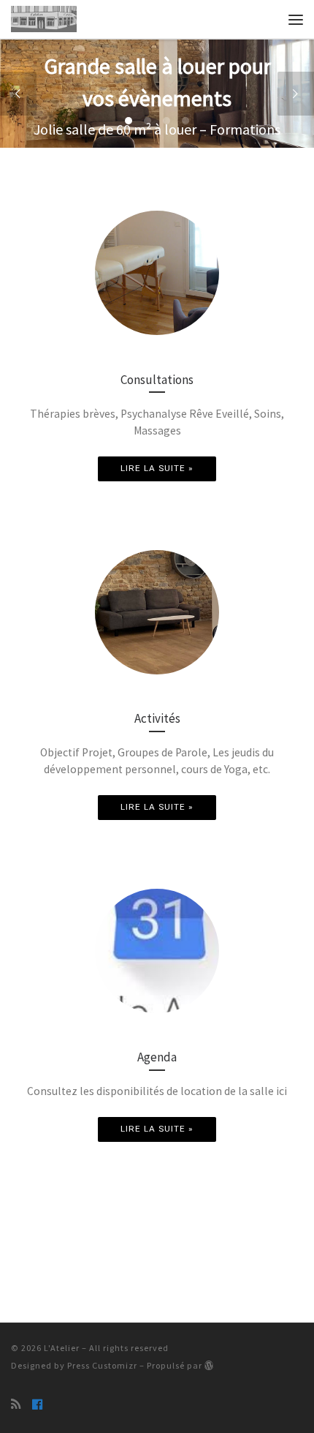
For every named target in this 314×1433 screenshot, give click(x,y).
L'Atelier (62, 1347)
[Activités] (157, 612)
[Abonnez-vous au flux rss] (15, 1404)
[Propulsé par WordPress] (209, 1365)
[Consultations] (157, 272)
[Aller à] (157, 94)
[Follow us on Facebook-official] (37, 1404)
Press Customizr (102, 1365)
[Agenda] (157, 951)
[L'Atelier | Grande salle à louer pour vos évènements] (44, 17)
